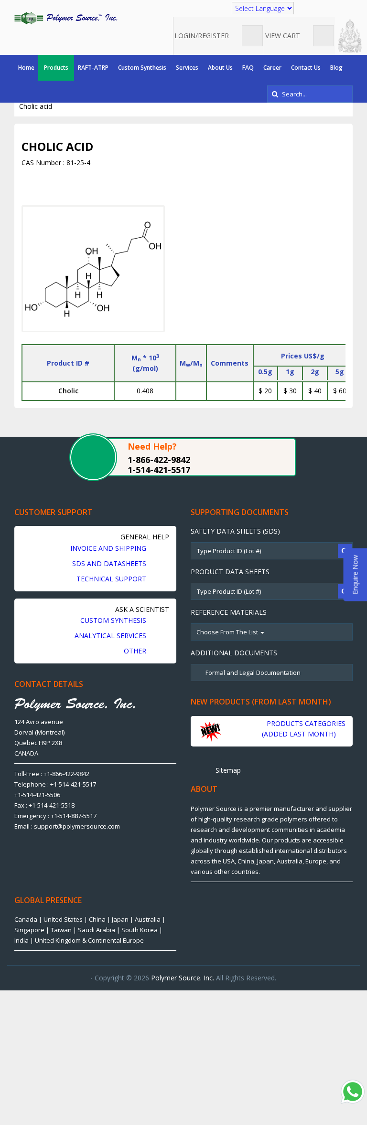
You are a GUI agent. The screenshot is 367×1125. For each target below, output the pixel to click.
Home (26, 67)
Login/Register (202, 35)
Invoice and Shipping (109, 548)
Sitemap (227, 770)
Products (56, 67)
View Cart (283, 35)
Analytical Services (111, 635)
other (136, 650)
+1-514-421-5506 (37, 794)
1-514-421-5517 (159, 469)
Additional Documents (234, 652)
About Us (220, 67)
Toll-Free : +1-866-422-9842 (51, 773)
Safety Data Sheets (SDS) (235, 531)
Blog (336, 67)
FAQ (248, 67)
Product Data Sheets (230, 571)
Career (272, 67)
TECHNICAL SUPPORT (112, 578)
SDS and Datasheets (110, 563)
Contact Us (306, 67)
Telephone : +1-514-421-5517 (55, 784)
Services (187, 67)
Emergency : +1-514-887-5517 (55, 815)
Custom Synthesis (142, 67)
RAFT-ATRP (93, 67)
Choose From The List (227, 632)
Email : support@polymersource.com (67, 826)
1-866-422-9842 (159, 459)
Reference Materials (229, 612)
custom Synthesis (114, 620)
